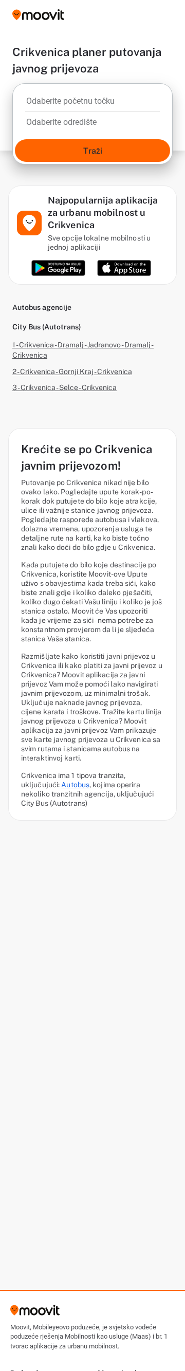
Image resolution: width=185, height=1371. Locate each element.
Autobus (75, 785)
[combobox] (92, 104)
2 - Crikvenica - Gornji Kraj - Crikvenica (72, 371)
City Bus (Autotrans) (46, 327)
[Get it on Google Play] (58, 268)
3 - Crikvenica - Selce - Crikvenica (64, 387)
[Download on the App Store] (124, 268)
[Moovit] (38, 15)
